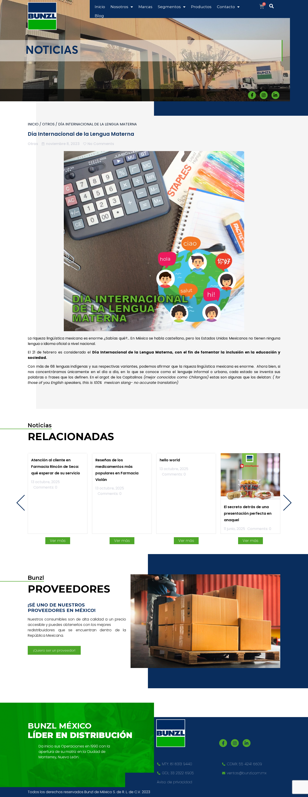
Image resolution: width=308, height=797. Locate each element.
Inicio (100, 7)
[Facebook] (252, 95)
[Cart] (261, 6)
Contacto (226, 7)
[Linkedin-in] (275, 95)
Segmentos (169, 7)
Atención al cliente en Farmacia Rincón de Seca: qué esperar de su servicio (55, 466)
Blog (99, 16)
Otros (48, 124)
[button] (54, 650)
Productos (201, 7)
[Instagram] (264, 95)
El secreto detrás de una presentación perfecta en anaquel (247, 513)
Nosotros (119, 7)
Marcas (145, 7)
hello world (170, 460)
